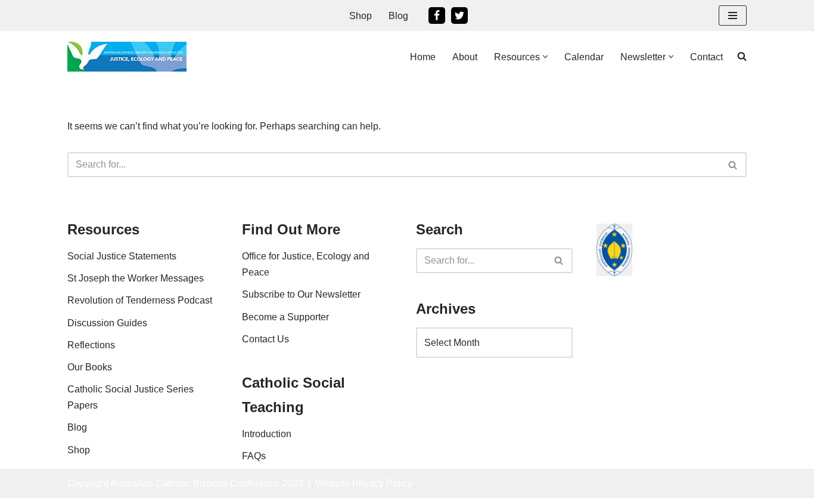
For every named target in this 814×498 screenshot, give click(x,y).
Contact (706, 57)
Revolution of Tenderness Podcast (139, 300)
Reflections (91, 345)
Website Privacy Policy (363, 483)
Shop (360, 16)
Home (423, 57)
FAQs (254, 456)
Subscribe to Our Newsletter (301, 294)
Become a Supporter (285, 317)
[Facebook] (436, 15)
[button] (545, 56)
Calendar (584, 57)
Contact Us (265, 339)
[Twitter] (459, 15)
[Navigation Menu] (733, 15)
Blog (398, 16)
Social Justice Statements (121, 256)
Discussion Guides (107, 323)
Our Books (89, 367)
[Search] (733, 164)
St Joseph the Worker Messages (135, 278)
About (464, 57)
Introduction (266, 434)
